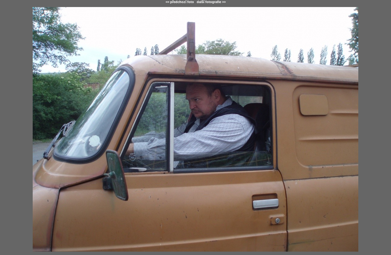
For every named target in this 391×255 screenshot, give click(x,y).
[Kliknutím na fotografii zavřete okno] (195, 129)
